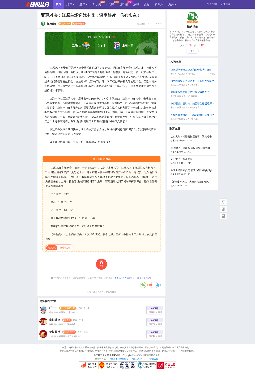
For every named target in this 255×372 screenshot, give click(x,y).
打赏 (101, 266)
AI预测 (96, 4)
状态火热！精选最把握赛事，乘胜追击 (191, 138)
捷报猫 (124, 4)
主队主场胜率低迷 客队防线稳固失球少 (191, 172)
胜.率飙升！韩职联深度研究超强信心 (190, 150)
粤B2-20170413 (139, 359)
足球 (69, 4)
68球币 (155, 310)
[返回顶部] (223, 202)
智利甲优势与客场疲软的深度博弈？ (190, 94)
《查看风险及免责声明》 (123, 278)
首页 (58, 4)
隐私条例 (116, 355)
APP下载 (225, 4)
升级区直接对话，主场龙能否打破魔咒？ (192, 117)
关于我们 (98, 355)
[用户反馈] (223, 215)
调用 (109, 355)
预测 (136, 4)
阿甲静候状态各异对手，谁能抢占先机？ (192, 83)
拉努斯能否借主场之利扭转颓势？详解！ (193, 71)
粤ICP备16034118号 (119, 359)
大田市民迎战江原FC (182, 161)
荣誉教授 (54, 331)
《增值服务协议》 (143, 278)
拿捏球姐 (54, 319)
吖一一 (53, 307)
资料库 (159, 4)
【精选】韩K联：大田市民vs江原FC (190, 183)
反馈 (105, 355)
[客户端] (223, 208)
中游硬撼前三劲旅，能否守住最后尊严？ (192, 105)
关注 (192, 51)
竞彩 (147, 4)
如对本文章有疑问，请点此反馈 (101, 292)
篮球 (82, 4)
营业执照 (154, 359)
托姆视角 (192, 26)
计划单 (110, 4)
